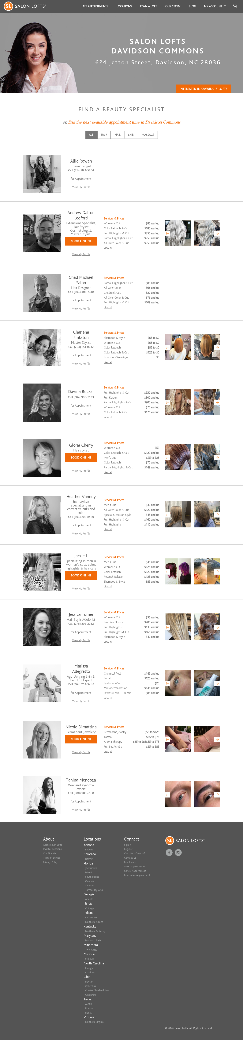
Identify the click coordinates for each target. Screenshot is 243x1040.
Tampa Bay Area (94, 889)
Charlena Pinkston (81, 335)
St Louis (89, 958)
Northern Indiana (94, 921)
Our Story (173, 6)
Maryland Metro (93, 940)
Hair (104, 134)
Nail (118, 134)
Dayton (89, 981)
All (91, 134)
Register (128, 849)
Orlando (89, 881)
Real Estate (130, 862)
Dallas (88, 1012)
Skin (131, 134)
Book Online (81, 241)
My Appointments (95, 6)
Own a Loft (148, 6)
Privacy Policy (50, 862)
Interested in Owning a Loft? (203, 89)
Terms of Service (51, 857)
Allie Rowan (81, 161)
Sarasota (90, 885)
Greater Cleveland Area (97, 990)
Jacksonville (91, 868)
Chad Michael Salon (81, 280)
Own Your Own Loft (135, 853)
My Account (213, 6)
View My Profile (81, 187)
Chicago (89, 908)
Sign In (127, 844)
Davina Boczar (81, 391)
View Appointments (134, 866)
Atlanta (89, 899)
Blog (192, 6)
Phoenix (89, 849)
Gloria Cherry (81, 445)
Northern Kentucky (95, 931)
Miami (88, 872)
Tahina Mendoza (81, 780)
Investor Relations (52, 849)
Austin (88, 1004)
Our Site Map (50, 853)
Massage (148, 134)
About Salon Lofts (52, 844)
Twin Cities (91, 949)
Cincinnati (90, 994)
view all (108, 248)
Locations (124, 6)
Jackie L (81, 555)
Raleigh (89, 968)
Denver (88, 858)
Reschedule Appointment (137, 875)
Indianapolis (91, 917)
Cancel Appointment (135, 870)
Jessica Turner (81, 614)
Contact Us (130, 857)
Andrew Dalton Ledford (81, 215)
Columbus (90, 986)
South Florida (92, 876)
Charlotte (90, 972)
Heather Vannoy (81, 496)
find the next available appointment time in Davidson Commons (124, 122)
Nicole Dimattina (81, 727)
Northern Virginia (94, 1021)
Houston (89, 1008)
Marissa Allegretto (81, 669)
